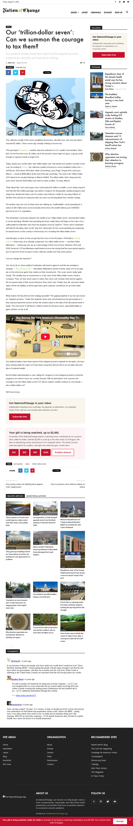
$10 (14, 452)
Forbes (25, 167)
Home (5, 744)
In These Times (97, 776)
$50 (35, 452)
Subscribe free (19, 417)
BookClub (7, 760)
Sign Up (118, 12)
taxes (27, 464)
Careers (50, 752)
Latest (85, 12)
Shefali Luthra (110, 166)
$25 (24, 452)
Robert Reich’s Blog (99, 744)
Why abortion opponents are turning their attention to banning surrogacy (17, 634)
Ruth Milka (109, 89)
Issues (74, 12)
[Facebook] (115, 2)
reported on (24, 150)
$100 (46, 452)
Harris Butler (110, 127)
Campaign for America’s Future (104, 752)
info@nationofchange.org (56, 813)
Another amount (63, 452)
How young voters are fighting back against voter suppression (24, 485)
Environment (11, 514)
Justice (36, 514)
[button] (127, 12)
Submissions (52, 760)
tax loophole (18, 464)
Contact (50, 764)
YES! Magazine (97, 772)
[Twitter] (124, 2)
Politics (9, 27)
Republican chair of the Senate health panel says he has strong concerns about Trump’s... (116, 79)
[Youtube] (128, 2)
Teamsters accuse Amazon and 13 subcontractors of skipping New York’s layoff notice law (115, 139)
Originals (96, 12)
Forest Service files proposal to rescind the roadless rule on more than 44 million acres (45, 630)
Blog (5, 756)
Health (63, 567)
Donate (108, 12)
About (49, 744)
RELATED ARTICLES (15, 496)
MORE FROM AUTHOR (36, 496)
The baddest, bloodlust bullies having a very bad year (114, 99)
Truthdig (94, 764)
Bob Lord (11, 63)
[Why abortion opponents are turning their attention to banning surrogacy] (18, 622)
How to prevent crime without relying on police (68, 485)
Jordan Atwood (110, 148)
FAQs (49, 756)
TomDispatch (97, 756)
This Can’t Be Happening (101, 748)
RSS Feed (7, 764)
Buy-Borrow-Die (23, 269)
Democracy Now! (98, 760)
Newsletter (7, 748)
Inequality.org (21, 67)
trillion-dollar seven (39, 464)
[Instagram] (120, 2)
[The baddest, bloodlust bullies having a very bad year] (45, 587)
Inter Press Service (99, 768)
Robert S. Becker (111, 106)
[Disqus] (45, 689)
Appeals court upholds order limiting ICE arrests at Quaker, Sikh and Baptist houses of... (116, 118)
